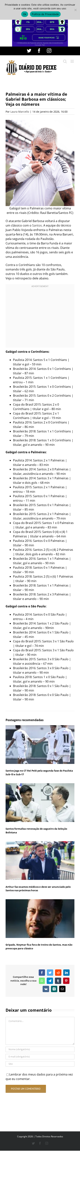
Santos (37, 225)
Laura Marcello (19, 111)
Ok (24, 14)
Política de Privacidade (45, 14)
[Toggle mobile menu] (72, 61)
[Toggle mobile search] (65, 61)
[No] (75, 10)
